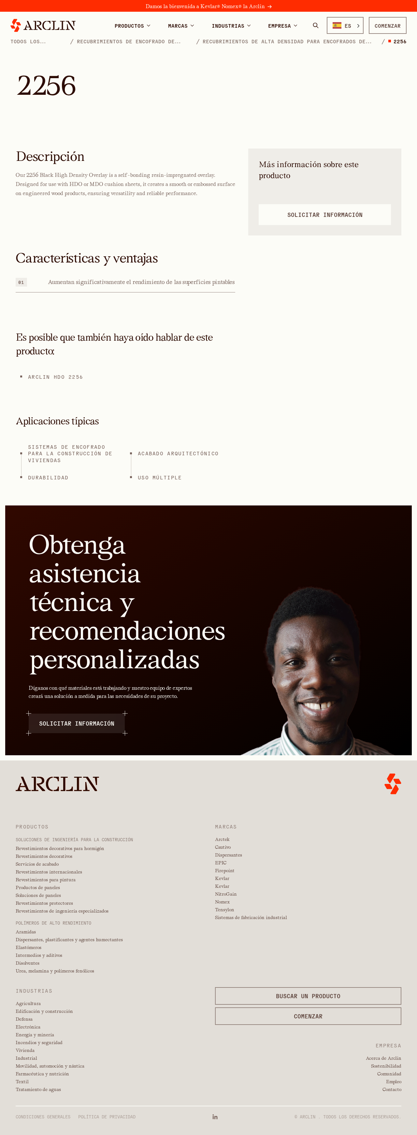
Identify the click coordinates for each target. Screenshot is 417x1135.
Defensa (24, 1019)
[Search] (315, 25)
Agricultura (28, 1003)
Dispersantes (228, 855)
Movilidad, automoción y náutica (50, 1066)
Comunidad (389, 1073)
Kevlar (222, 878)
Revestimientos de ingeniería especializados (62, 911)
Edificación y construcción (44, 1011)
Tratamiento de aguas (38, 1089)
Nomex (222, 901)
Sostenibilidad (386, 1066)
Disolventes (27, 963)
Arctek (222, 839)
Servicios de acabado (37, 864)
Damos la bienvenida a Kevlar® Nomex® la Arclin (205, 6)
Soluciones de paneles (38, 895)
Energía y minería (35, 1034)
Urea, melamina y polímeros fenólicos (55, 970)
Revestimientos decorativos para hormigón (60, 848)
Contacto (391, 1089)
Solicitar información (76, 723)
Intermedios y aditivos (39, 955)
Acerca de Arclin (383, 1058)
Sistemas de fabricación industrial (251, 917)
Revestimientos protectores (44, 903)
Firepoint (225, 870)
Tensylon (224, 909)
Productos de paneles (38, 887)
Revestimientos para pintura (46, 879)
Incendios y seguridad (39, 1042)
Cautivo (223, 847)
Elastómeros (28, 947)
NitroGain (226, 894)
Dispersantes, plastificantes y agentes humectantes (69, 939)
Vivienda (25, 1050)
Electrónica (28, 1026)
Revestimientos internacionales (49, 871)
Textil (22, 1081)
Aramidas (26, 931)
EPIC (220, 862)
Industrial (26, 1058)
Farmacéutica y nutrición (42, 1073)
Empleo (393, 1081)
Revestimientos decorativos (44, 856)
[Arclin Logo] (43, 25)
